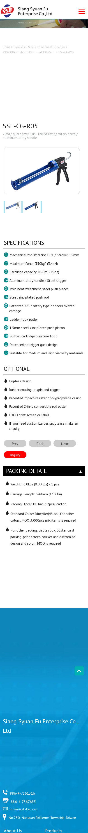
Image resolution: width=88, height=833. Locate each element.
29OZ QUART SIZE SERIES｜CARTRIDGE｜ (29, 52)
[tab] (44, 471)
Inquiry (15, 455)
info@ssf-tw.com (23, 809)
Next (65, 443)
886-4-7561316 (22, 793)
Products (19, 47)
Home (6, 47)
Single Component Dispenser (46, 47)
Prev (15, 443)
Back (40, 443)
